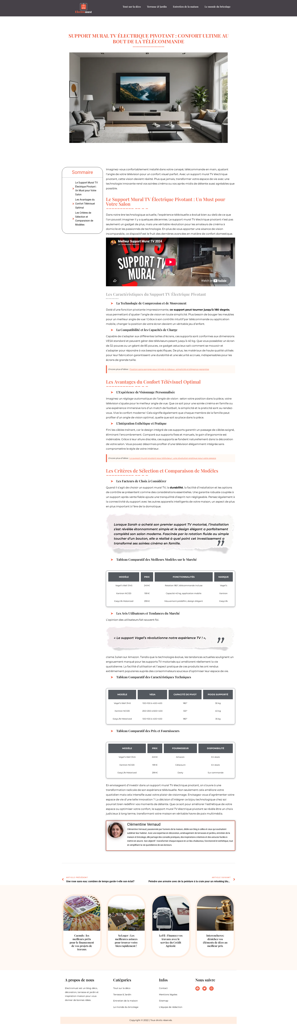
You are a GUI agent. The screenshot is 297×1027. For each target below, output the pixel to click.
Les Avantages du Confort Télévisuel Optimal (85, 203)
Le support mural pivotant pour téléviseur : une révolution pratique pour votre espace (172, 458)
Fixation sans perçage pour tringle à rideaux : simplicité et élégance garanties (169, 369)
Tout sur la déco (132, 6)
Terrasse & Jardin (157, 6)
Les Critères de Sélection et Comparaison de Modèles (84, 218)
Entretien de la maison (185, 6)
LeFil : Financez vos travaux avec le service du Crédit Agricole (171, 940)
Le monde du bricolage (217, 6)
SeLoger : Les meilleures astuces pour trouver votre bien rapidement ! (126, 940)
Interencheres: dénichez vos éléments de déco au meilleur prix (215, 940)
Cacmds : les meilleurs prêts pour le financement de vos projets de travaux (82, 942)
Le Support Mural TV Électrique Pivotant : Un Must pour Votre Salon (86, 188)
